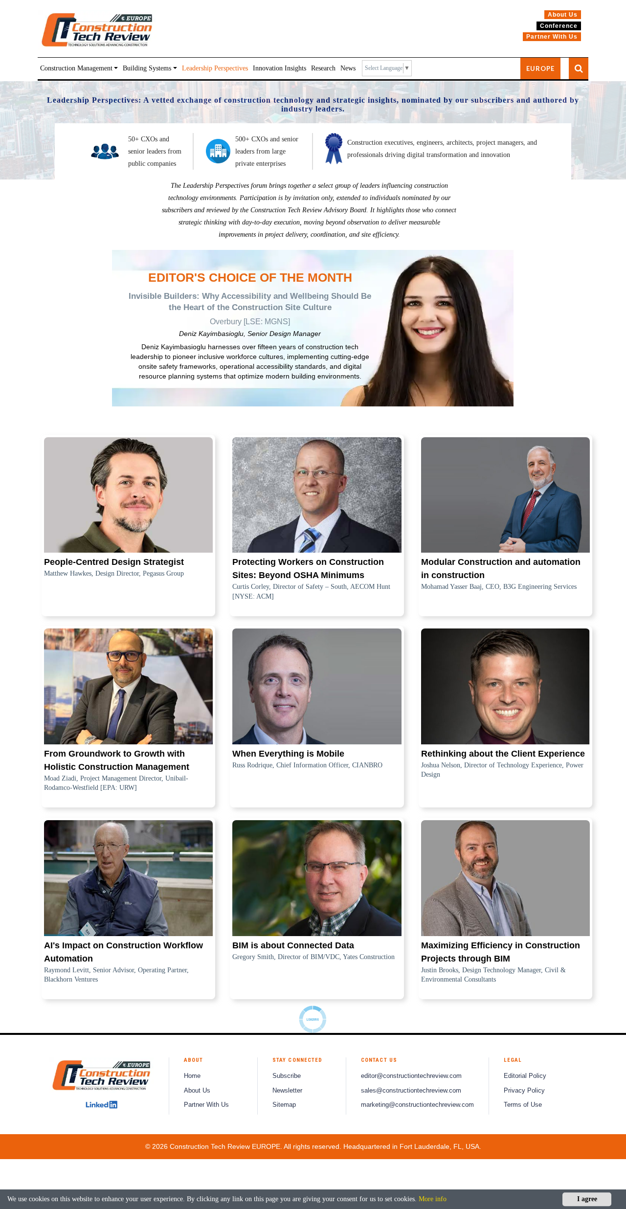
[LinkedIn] (101, 1104)
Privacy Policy (524, 1090)
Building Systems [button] (147, 68)
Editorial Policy (525, 1076)
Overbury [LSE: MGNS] (250, 321)
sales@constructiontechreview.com (411, 1090)
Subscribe (286, 1076)
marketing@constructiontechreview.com (417, 1104)
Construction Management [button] (76, 68)
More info (433, 1199)
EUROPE (540, 68)
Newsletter (287, 1090)
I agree (587, 1199)
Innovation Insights (279, 68)
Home (192, 1076)
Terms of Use (523, 1104)
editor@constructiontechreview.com (411, 1076)
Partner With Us (206, 1104)
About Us (197, 1090)
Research (323, 68)
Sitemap (284, 1104)
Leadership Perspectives (215, 68)
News (348, 68)
